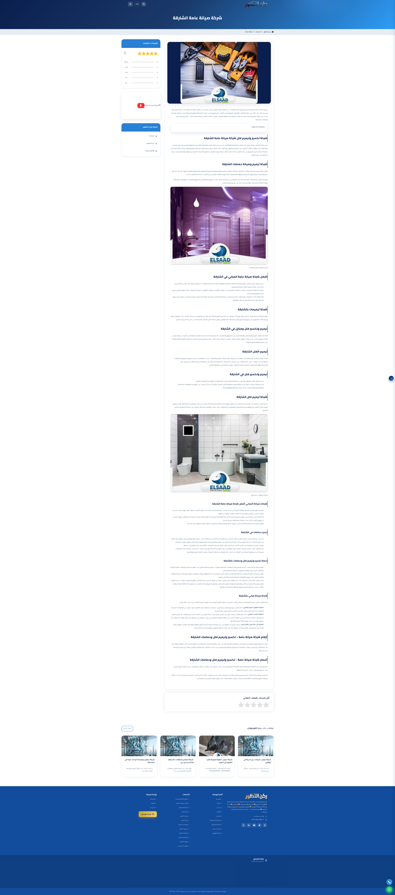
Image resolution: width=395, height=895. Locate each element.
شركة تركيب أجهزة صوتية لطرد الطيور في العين (219, 761)
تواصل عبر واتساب (258, 816)
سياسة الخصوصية (215, 820)
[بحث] (143, 4)
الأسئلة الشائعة (216, 825)
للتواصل (178, 891)
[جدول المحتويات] (391, 378)
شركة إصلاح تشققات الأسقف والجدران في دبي (180, 761)
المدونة (219, 812)
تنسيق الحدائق (183, 829)
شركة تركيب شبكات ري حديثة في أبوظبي (257, 761)
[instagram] (243, 825)
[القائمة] (130, 4)
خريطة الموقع (217, 833)
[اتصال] (389, 882)
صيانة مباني (184, 812)
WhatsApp (172, 891)
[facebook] (265, 825)
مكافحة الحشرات (183, 837)
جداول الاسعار (217, 829)
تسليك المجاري (183, 833)
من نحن (218, 807)
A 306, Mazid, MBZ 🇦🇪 (257, 820)
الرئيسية (218, 799)
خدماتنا (219, 803)
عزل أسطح (184, 820)
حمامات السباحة (183, 825)
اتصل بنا (218, 816)
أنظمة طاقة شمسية (182, 799)
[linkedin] (249, 825)
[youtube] (254, 825)
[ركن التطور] (256, 4)
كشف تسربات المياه (182, 803)
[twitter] (259, 825)
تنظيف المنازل (184, 816)
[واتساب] (389, 889)
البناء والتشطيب (183, 807)
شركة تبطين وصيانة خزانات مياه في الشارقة (140, 761)
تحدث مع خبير (146, 814)
